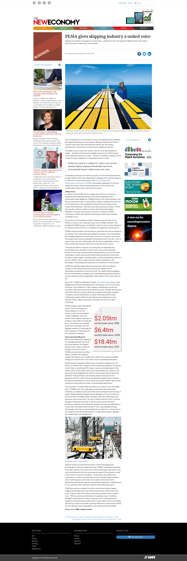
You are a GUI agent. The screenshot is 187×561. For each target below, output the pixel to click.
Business (83, 28)
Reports (143, 28)
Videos (123, 28)
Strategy (103, 28)
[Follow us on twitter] (34, 2)
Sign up (130, 3)
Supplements (36, 549)
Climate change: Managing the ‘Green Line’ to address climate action (47, 172)
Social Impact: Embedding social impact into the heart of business (47, 134)
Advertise (77, 541)
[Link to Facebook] (44, 2)
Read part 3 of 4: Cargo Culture (76, 461)
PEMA (77, 509)
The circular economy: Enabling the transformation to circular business (46, 214)
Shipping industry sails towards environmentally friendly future (91, 517)
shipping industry (86, 509)
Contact (77, 538)
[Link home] (56, 22)
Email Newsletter (136, 537)
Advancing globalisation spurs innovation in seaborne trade (96, 519)
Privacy (76, 536)
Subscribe (122, 3)
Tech (43, 28)
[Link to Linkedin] (49, 2)
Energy (63, 28)
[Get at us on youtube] (39, 2)
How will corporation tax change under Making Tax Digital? (45, 93)
